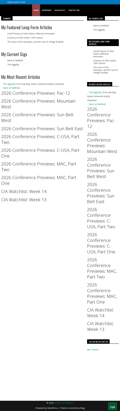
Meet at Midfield (15, 60)
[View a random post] (116, 10)
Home (36, 10)
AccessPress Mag (76, 408)
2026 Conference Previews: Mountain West (38, 104)
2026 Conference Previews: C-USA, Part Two (40, 139)
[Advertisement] (60, 378)
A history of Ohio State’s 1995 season (25, 37)
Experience (46, 10)
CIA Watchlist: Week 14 (24, 191)
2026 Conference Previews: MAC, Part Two (38, 166)
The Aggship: (9, 83)
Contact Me (73, 10)
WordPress (52, 408)
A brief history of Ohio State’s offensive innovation (31, 33)
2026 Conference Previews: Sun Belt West (37, 117)
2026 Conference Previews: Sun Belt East (42, 128)
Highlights (59, 10)
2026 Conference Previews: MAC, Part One (38, 180)
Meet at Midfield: (11, 87)
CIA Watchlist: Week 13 (24, 199)
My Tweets (93, 349)
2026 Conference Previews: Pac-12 (35, 93)
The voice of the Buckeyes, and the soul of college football (35, 41)
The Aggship (13, 64)
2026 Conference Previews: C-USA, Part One (40, 153)
